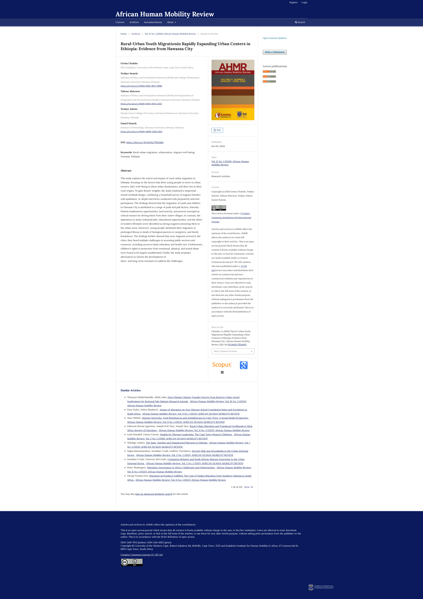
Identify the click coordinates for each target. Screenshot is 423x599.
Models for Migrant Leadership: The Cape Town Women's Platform (196, 434)
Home (124, 33)
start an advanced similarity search (153, 493)
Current (120, 22)
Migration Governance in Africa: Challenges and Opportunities (181, 467)
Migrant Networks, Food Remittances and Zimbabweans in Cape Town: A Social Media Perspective (195, 417)
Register (293, 2)
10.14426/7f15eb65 (237, 344)
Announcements (153, 22)
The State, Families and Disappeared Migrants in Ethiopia (177, 442)
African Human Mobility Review (165, 14)
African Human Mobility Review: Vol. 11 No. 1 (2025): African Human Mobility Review (180, 479)
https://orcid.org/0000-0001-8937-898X (141, 86)
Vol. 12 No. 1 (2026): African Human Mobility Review (170, 33)
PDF (218, 130)
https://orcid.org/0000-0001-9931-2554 (141, 103)
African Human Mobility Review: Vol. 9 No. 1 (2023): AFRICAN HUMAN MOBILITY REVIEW (191, 413)
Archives (134, 22)
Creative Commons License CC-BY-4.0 (142, 554)
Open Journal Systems (275, 38)
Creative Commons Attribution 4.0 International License (231, 217)
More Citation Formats (225, 351)
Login (304, 2)
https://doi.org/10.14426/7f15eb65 (145, 142)
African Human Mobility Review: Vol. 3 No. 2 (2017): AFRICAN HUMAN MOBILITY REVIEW (184, 455)
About (170, 22)
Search (301, 22)
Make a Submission (275, 52)
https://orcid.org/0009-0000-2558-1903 (141, 131)
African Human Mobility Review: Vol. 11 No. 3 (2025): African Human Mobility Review (204, 430)
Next (246, 487)
